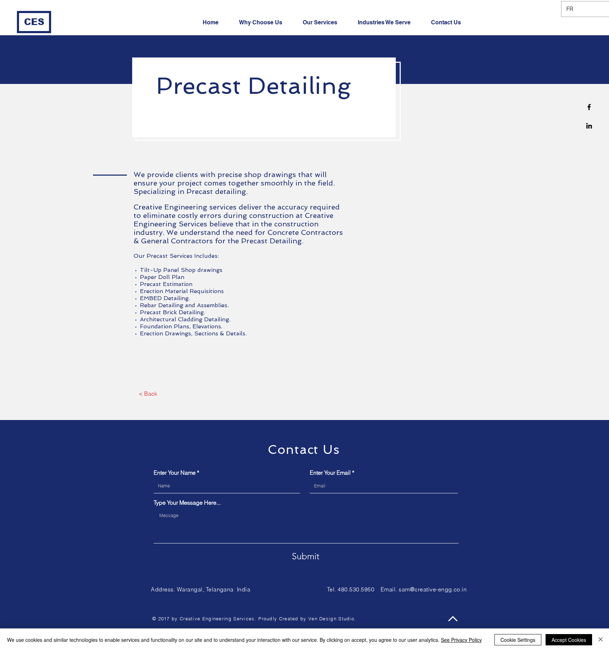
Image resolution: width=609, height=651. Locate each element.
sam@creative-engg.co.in (433, 589)
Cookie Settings (517, 639)
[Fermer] (600, 639)
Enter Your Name (175, 472)
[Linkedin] (589, 126)
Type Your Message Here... (187, 502)
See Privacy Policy (461, 639)
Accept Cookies (569, 639)
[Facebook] (589, 107)
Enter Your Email (330, 472)
